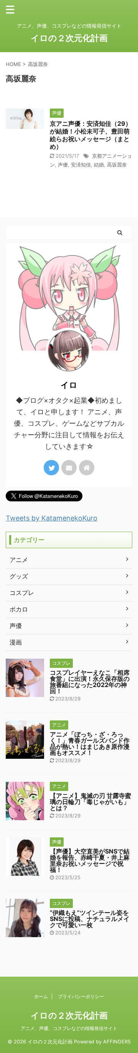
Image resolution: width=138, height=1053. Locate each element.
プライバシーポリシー (81, 996)
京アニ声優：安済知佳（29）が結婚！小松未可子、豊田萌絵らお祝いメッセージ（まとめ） (90, 135)
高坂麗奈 (117, 164)
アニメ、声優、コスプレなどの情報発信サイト (69, 1028)
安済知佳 (81, 164)
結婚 (99, 164)
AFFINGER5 (117, 1042)
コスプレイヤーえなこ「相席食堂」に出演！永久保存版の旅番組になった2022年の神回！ (90, 682)
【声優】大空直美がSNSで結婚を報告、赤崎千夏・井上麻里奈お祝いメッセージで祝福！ (90, 860)
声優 (63, 164)
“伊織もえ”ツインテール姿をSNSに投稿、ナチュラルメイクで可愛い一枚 (90, 919)
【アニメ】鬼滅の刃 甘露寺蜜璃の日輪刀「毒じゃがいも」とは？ (90, 802)
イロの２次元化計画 (69, 38)
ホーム (41, 996)
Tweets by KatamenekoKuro (51, 518)
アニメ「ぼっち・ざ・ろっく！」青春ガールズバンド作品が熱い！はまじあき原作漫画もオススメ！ (90, 743)
